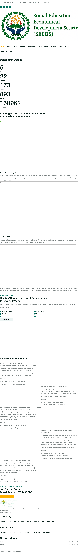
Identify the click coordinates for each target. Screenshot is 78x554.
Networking (22, 46)
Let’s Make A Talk (6, 319)
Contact (12, 51)
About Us (8, 46)
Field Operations (32, 46)
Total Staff (9, 521)
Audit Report (12, 532)
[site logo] (9, 503)
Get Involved (4, 51)
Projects (15, 46)
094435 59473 (4, 510)
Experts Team (29, 521)
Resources (53, 46)
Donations (67, 46)
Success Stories (28, 532)
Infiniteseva (37, 532)
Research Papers (46, 532)
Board (22, 521)
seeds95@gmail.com (5, 512)
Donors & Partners (43, 46)
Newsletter (20, 532)
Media (60, 46)
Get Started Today (6, 496)
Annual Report (4, 532)
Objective (16, 521)
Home (2, 46)
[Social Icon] (1, 7)
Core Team (36, 521)
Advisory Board (50, 521)
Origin (43, 521)
